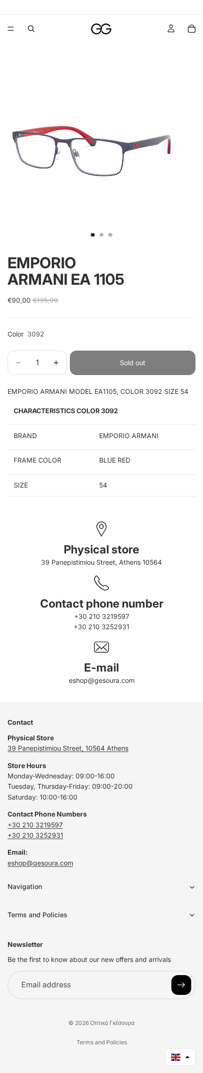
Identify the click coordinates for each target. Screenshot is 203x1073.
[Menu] (11, 29)
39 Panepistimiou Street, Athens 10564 (101, 562)
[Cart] (191, 28)
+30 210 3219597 (101, 616)
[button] (180, 1057)
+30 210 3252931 (101, 627)
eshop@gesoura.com (102, 680)
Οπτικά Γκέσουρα (112, 1022)
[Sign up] (181, 985)
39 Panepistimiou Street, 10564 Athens (68, 749)
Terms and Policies (101, 1042)
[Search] (31, 28)
